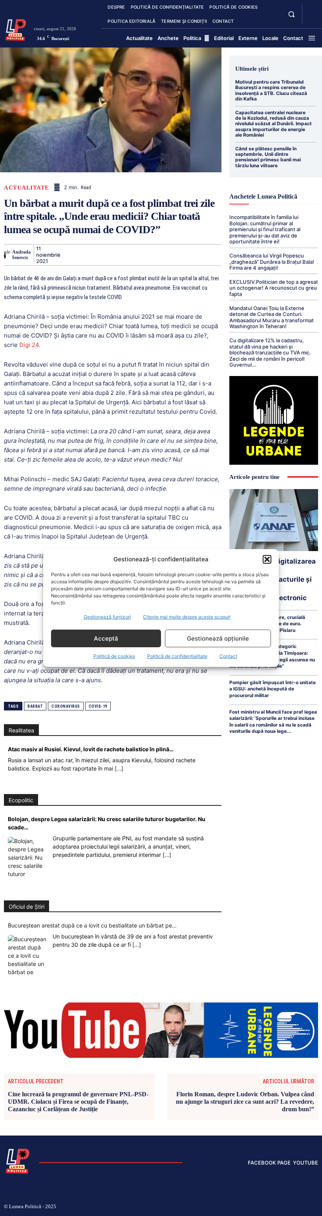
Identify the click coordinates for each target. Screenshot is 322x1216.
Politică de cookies (114, 656)
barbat (35, 706)
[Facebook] (68, 255)
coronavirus (65, 706)
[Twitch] (278, 1207)
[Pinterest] (104, 255)
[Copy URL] (213, 255)
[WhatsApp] (122, 255)
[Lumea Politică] (16, 29)
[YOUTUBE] (311, 19)
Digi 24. (29, 345)
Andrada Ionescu (21, 254)
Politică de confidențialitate (177, 656)
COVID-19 (98, 706)
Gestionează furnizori (107, 617)
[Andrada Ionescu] (5, 255)
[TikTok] (265, 1207)
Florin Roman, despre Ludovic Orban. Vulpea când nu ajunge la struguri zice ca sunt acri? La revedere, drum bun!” (245, 1101)
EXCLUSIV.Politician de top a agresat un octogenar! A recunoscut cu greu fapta (273, 288)
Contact (228, 656)
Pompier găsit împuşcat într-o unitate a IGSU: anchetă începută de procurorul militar (272, 688)
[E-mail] (177, 255)
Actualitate (26, 188)
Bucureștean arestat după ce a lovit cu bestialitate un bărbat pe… (92, 925)
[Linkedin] (140, 255)
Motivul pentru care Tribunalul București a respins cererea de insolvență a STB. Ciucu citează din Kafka (271, 90)
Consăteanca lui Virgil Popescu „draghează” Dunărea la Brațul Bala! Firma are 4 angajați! (271, 261)
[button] (267, 559)
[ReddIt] (158, 255)
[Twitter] (86, 255)
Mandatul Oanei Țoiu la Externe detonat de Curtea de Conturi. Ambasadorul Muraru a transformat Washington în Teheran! (271, 317)
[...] (119, 768)
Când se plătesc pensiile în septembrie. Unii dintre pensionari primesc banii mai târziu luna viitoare (268, 157)
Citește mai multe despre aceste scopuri (187, 617)
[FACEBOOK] (311, 9)
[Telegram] (195, 255)
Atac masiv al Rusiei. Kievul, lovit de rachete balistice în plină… (91, 749)
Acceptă (106, 638)
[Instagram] (252, 1207)
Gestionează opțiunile (218, 638)
